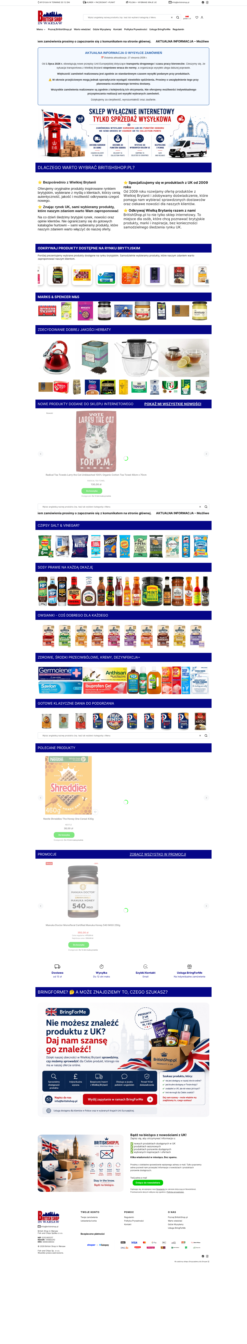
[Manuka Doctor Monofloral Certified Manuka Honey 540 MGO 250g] (83, 891)
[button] (177, 17)
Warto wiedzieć (175, 1221)
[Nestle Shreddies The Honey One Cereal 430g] (68, 785)
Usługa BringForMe (177, 1228)
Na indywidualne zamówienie (189, 976)
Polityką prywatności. (175, 1192)
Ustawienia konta (89, 1221)
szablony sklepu (182, 1262)
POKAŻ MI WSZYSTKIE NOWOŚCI (172, 404)
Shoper (204, 1262)
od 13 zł (57, 976)
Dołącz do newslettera (148, 1182)
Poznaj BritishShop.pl (178, 1217)
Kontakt (127, 1224)
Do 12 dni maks (101, 976)
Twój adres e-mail (138, 1178)
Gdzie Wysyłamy (176, 1224)
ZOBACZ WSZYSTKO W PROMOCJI (158, 854)
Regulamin (160, 1189)
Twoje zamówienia (89, 1217)
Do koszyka (91, 491)
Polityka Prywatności (134, 1221)
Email (146, 976)
